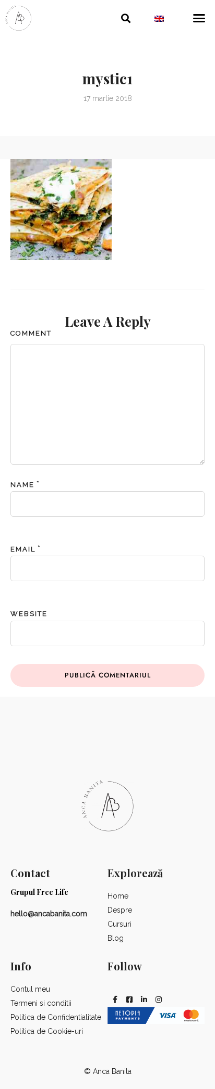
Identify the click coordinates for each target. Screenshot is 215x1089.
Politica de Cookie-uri (46, 1031)
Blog (116, 938)
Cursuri (120, 924)
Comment (31, 333)
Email (22, 549)
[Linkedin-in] (144, 999)
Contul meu (30, 989)
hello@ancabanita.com (48, 913)
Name (22, 485)
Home (118, 896)
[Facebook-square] (129, 999)
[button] (126, 18)
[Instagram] (158, 999)
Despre (120, 910)
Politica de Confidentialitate (55, 1017)
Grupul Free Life (39, 892)
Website (28, 614)
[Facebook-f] (115, 999)
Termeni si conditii (40, 1003)
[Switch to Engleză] (159, 18)
